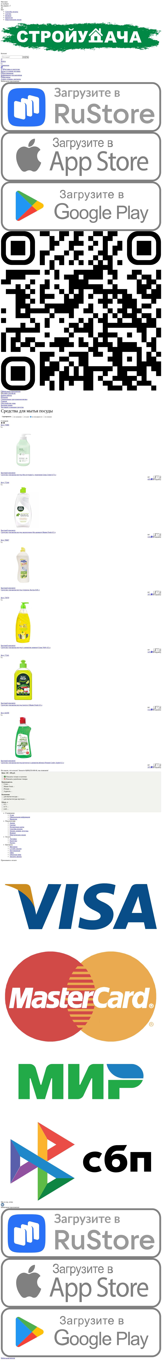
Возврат (8, 16)
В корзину (157, 479)
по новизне (48, 417)
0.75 (6, 807)
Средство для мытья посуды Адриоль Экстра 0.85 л (20, 590)
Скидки (8, 14)
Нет (2, 10)
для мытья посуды (11, 796)
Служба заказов (15, 849)
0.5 (6, 804)
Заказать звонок (16, 857)
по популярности (37, 417)
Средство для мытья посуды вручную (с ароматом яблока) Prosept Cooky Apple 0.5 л (32, 763)
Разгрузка (13, 841)
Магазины (13, 847)
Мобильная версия (8, 1358)
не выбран (5, 4)
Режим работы (6, 395)
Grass (6, 784)
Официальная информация (20, 817)
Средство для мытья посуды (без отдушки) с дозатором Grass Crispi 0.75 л (28, 475)
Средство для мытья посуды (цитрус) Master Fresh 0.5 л (21, 705)
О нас (12, 815)
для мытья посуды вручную (15, 799)
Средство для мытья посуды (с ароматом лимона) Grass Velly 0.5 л (25, 647)
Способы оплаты (11, 12)
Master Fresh (9, 786)
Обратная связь (15, 855)
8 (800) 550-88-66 (9, 393)
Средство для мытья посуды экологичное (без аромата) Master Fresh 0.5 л (28, 532)
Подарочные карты (17, 827)
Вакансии (9, 18)
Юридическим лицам (13, 20)
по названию (18, 417)
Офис (12, 853)
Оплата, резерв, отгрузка (19, 831)
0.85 (6, 809)
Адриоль (8, 791)
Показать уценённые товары (16, 779)
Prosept (7, 789)
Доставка (13, 839)
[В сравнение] (81, 427)
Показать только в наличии (16, 777)
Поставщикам (15, 851)
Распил (12, 843)
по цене (26, 417)
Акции (12, 823)
